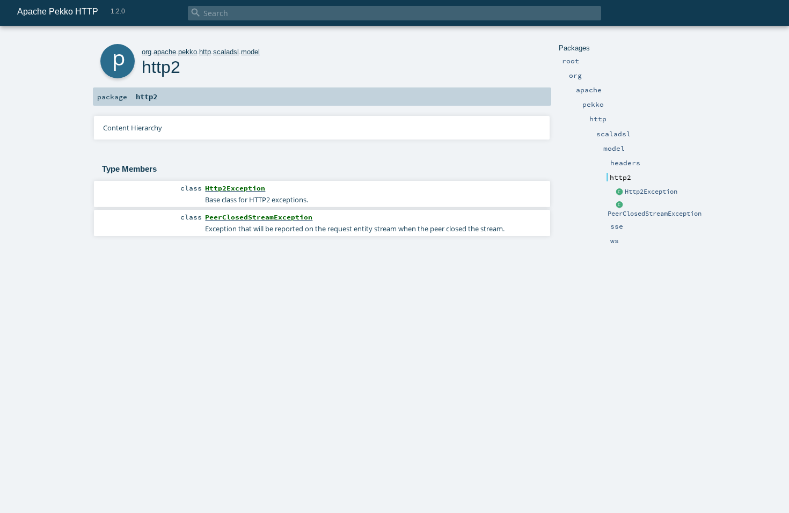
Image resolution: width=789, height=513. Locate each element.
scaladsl (226, 52)
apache (165, 52)
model (250, 52)
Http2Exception (651, 191)
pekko (187, 52)
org (146, 52)
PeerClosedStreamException (655, 213)
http (205, 52)
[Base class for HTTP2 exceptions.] (620, 192)
